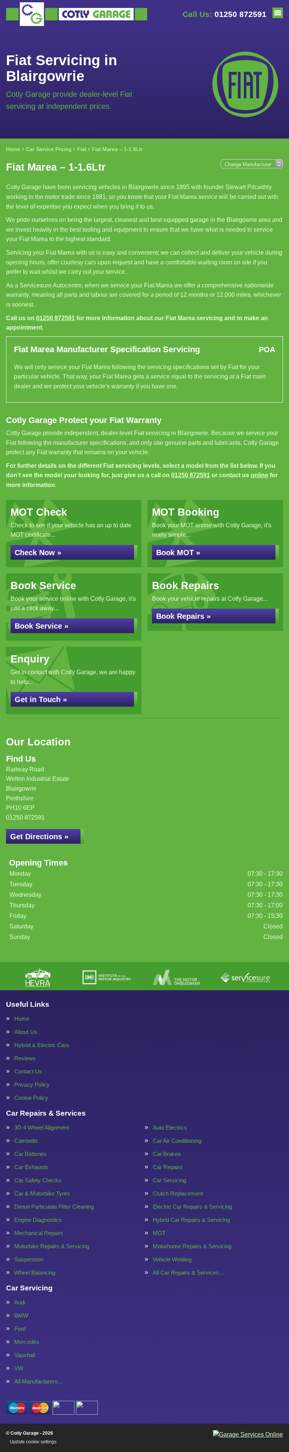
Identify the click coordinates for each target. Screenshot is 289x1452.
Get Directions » (39, 836)
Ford (20, 1328)
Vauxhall (24, 1355)
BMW (21, 1315)
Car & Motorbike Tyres (42, 1193)
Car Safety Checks (37, 1180)
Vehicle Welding (172, 1259)
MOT (159, 1233)
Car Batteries (30, 1154)
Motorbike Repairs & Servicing (51, 1246)
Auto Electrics (170, 1127)
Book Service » (41, 626)
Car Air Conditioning (177, 1141)
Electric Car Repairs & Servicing (192, 1206)
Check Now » (38, 552)
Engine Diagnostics (38, 1220)
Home (21, 1018)
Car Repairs (168, 1167)
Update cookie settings (33, 1441)
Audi (19, 1302)
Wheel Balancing (34, 1272)
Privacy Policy (32, 1084)
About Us (25, 1032)
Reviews (25, 1058)
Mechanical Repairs (38, 1233)
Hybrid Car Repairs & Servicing (191, 1220)
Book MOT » (178, 552)
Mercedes (26, 1342)
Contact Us (28, 1071)
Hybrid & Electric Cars (41, 1045)
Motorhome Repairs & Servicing (192, 1246)
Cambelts (26, 1141)
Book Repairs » (183, 616)
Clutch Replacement (178, 1193)
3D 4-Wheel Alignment (41, 1127)
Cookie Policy (31, 1098)
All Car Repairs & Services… (188, 1272)
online (259, 475)
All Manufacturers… (38, 1381)
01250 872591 (224, 14)
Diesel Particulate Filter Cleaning (54, 1206)
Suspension (28, 1259)
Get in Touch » (41, 699)
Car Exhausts (31, 1167)
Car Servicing (169, 1180)
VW (18, 1368)
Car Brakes (167, 1154)
